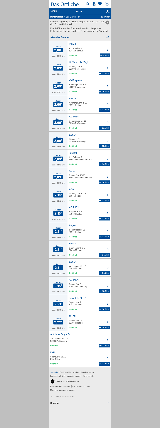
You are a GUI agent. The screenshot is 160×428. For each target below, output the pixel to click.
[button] (64, 381)
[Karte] (107, 11)
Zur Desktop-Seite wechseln (62, 396)
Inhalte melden (87, 372)
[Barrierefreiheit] (107, 4)
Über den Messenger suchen (62, 390)
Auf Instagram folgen (81, 386)
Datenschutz (88, 376)
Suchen (54, 403)
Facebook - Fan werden (60, 386)
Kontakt (76, 372)
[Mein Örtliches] (94, 4)
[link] (107, 22)
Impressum (55, 376)
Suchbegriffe (65, 372)
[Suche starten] (87, 4)
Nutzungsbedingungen (71, 376)
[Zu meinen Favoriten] (100, 4)
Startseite (54, 372)
